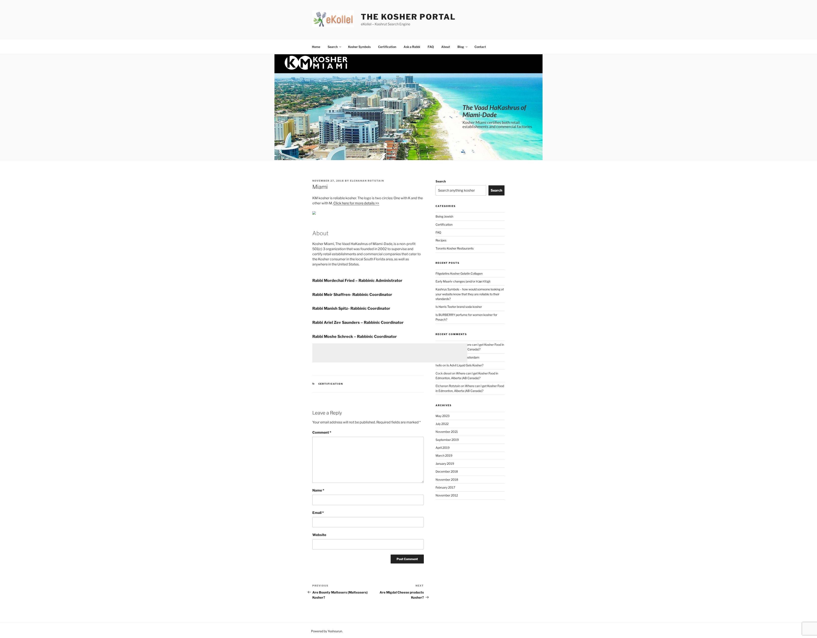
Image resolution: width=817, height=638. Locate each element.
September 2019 (447, 440)
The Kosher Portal (408, 17)
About (445, 47)
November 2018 (447, 479)
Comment (321, 432)
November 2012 (447, 495)
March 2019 (444, 455)
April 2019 (443, 447)
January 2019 (445, 463)
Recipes (441, 240)
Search (333, 47)
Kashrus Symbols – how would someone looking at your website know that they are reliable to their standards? (470, 294)
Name (318, 490)
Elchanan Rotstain (367, 180)
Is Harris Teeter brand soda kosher (459, 306)
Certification (387, 47)
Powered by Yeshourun (326, 631)
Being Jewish (444, 216)
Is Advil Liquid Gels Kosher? (465, 365)
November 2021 (447, 431)
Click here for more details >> (356, 203)
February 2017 (445, 487)
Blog (460, 47)
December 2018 (447, 471)
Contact (480, 47)
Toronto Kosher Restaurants (455, 248)
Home (316, 47)
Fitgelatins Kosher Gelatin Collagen (459, 273)
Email (318, 513)
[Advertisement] (389, 353)
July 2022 (442, 424)
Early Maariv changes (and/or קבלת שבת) (463, 281)
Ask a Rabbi (412, 47)
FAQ (431, 47)
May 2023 (443, 416)
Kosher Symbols (359, 47)
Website (319, 535)
